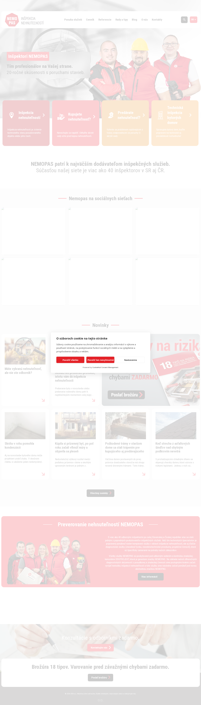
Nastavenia (130, 359)
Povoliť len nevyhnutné (101, 359)
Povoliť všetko (70, 359)
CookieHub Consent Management (105, 367)
